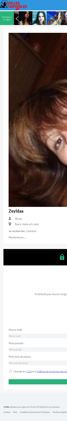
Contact (6, 412)
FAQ (15, 412)
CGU (29, 371)
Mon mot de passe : (20, 356)
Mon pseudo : (17, 343)
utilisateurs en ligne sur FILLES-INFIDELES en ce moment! (31, 407)
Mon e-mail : (16, 329)
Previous (17, 18)
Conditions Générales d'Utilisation (35, 412)
